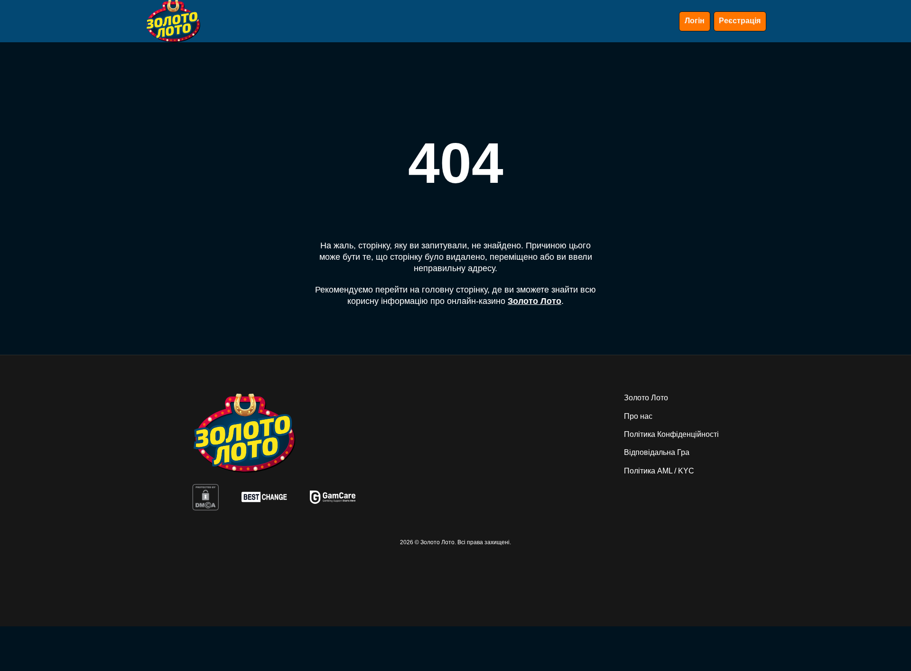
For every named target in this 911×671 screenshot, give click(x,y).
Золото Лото (534, 301)
